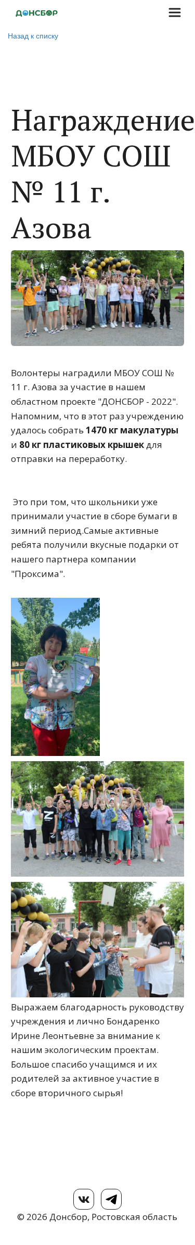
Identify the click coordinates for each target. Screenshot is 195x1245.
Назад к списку (33, 35)
